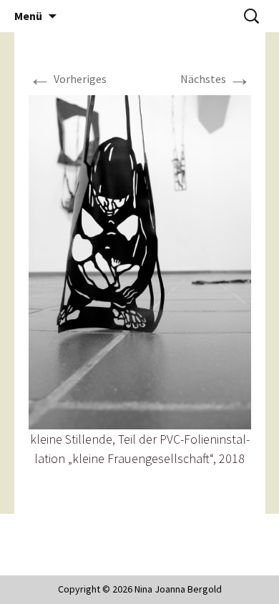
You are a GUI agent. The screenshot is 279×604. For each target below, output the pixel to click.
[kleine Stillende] (140, 260)
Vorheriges (68, 79)
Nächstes (215, 79)
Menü (28, 16)
